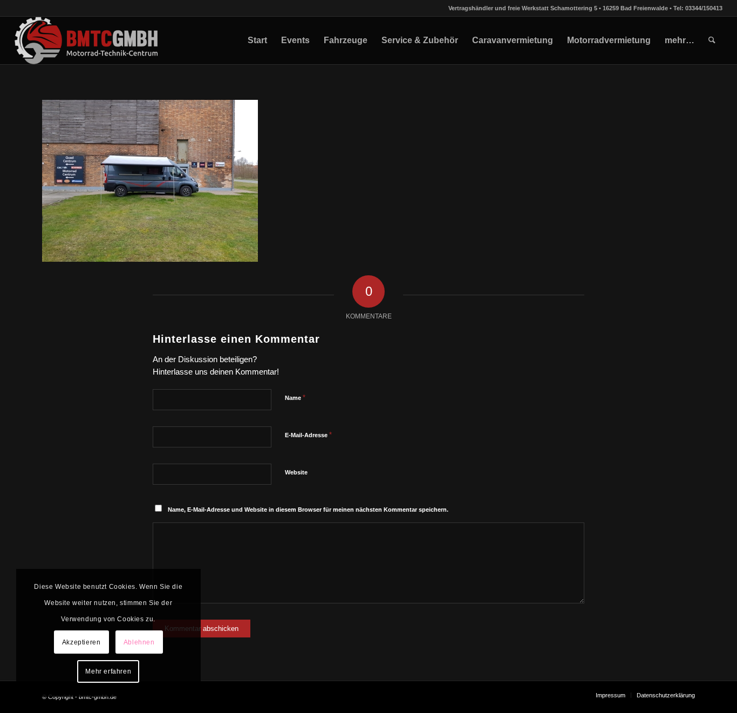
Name (295, 397)
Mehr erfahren (108, 671)
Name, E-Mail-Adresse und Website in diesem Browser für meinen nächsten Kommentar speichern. (308, 509)
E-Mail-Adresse (308, 435)
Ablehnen (139, 642)
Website (296, 472)
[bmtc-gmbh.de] (87, 40)
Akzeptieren (81, 642)
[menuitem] (257, 40)
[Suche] (711, 40)
